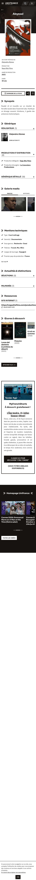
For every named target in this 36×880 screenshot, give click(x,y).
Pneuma (18, 341)
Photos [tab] (9, 193)
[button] (23, 200)
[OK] (18, 877)
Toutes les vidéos (9, 538)
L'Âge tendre (13, 412)
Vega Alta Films (7, 68)
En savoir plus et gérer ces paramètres (13, 872)
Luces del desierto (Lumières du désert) (7, 345)
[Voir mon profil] (32, 3)
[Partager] (28, 93)
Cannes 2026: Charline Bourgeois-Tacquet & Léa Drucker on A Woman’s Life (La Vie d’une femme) (12, 520)
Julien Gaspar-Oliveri (20, 414)
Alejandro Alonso (8, 62)
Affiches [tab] (26, 193)
